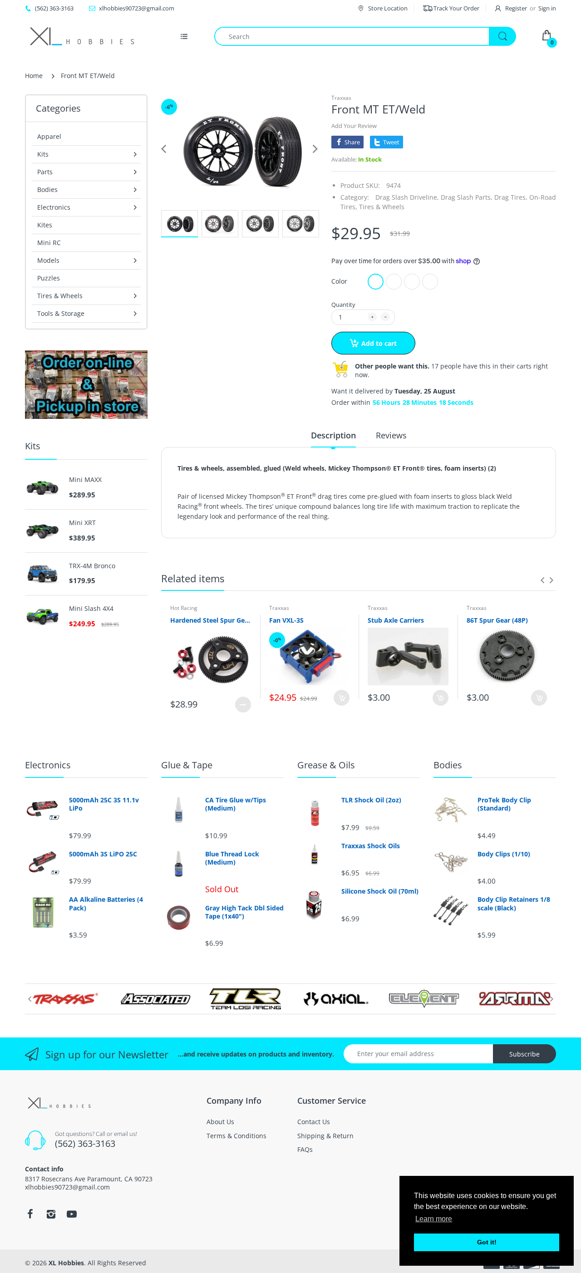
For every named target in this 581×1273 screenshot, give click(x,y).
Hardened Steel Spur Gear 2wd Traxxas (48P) (210, 620)
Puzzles (48, 278)
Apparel (49, 136)
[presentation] (542, 580)
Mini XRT (82, 523)
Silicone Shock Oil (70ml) (380, 891)
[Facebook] (30, 1214)
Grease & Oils (326, 765)
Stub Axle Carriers (396, 620)
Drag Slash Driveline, (407, 197)
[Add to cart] (342, 698)
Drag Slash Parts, (466, 197)
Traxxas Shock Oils (370, 846)
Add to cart (379, 343)
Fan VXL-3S (286, 620)
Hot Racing (183, 608)
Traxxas (341, 98)
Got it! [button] (487, 1242)
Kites (44, 225)
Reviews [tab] (391, 435)
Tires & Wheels (381, 206)
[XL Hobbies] (81, 36)
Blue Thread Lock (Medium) (232, 858)
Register (516, 8)
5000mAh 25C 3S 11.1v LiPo (104, 804)
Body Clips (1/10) (504, 854)
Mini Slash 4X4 (91, 609)
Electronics (48, 765)
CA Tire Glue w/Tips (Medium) (235, 804)
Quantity (343, 304)
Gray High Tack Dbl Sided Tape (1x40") (244, 912)
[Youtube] (72, 1214)
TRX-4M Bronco (92, 566)
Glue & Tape (186, 765)
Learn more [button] (433, 1219)
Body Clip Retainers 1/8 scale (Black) (514, 903)
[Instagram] (51, 1214)
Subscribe (524, 1054)
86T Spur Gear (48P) (497, 620)
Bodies (447, 765)
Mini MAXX (85, 480)
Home (34, 75)
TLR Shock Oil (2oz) (371, 800)
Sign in (547, 8)
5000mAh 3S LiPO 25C (103, 854)
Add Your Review (354, 126)
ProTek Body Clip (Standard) (504, 804)
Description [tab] (333, 435)
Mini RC (49, 242)
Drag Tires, (510, 197)
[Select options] (243, 705)
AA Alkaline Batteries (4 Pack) (106, 903)
